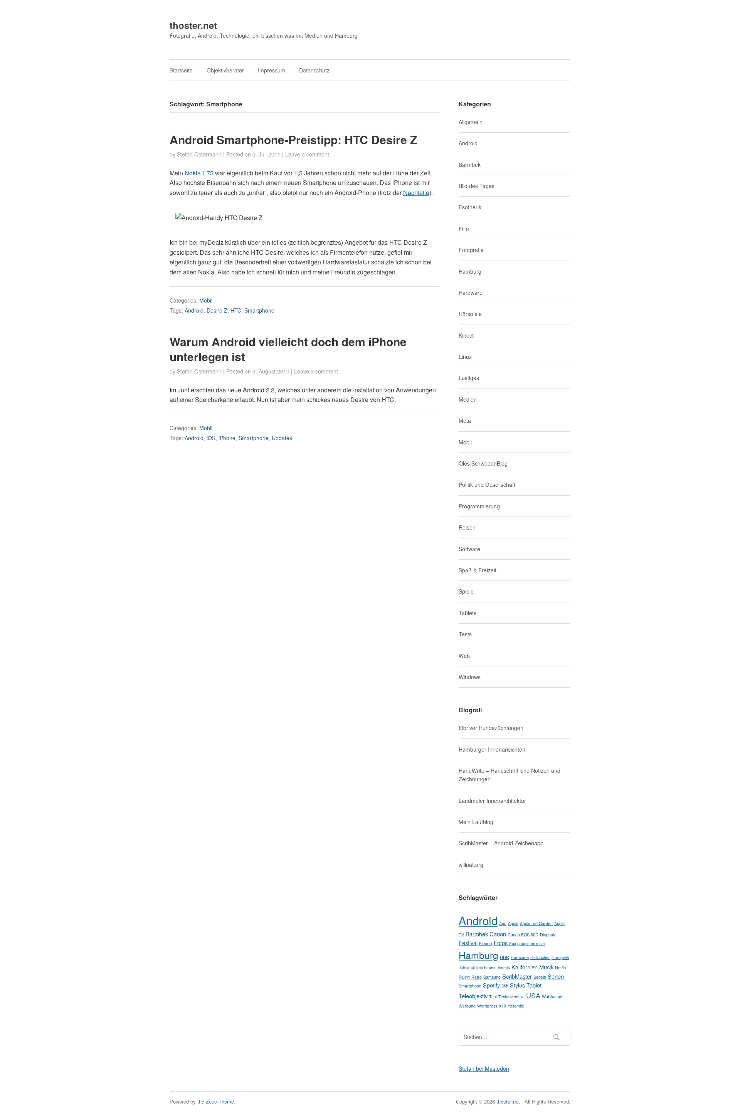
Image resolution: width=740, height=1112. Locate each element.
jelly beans (485, 968)
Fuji (512, 943)
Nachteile (416, 192)
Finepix (485, 943)
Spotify (491, 985)
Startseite (181, 70)
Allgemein (471, 122)
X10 (502, 1006)
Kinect (466, 335)
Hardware (471, 292)
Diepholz (548, 934)
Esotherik (470, 207)
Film (464, 228)
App (502, 923)
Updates (282, 438)
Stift (504, 986)
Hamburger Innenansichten (492, 749)
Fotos (501, 943)
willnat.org (471, 864)
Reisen (467, 527)
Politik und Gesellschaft (487, 484)
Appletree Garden (536, 923)
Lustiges (469, 378)
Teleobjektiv (473, 996)
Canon (497, 934)
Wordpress (487, 1006)
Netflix (560, 968)
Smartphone (259, 310)
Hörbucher (540, 957)
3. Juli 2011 (266, 154)
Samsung (492, 977)
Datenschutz (314, 70)
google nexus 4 (531, 943)
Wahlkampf (552, 996)
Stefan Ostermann (199, 154)
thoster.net (193, 25)
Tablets (467, 613)
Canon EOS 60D (523, 934)
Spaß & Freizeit (477, 570)
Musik (546, 967)
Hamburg (470, 271)
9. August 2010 (270, 371)
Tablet (534, 985)
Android (194, 310)
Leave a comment (307, 154)
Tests (465, 634)
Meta (465, 420)
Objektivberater (225, 70)
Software (469, 549)
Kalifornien (524, 967)
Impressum (271, 70)
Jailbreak (467, 968)
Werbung (467, 1006)
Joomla (503, 968)
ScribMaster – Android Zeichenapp (501, 843)
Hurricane (520, 957)
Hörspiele (470, 314)
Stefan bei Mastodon (484, 1068)
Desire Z (217, 310)
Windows (470, 677)
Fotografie (471, 250)
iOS (211, 438)
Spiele (466, 591)
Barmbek (470, 164)
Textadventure (511, 996)
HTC (235, 310)
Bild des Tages (476, 186)
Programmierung (479, 506)
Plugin (464, 977)
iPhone (227, 438)
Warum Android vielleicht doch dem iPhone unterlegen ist (288, 349)
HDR (504, 957)
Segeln (539, 977)
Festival (468, 943)
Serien (556, 976)
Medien (468, 399)
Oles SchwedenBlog (483, 463)
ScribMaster (517, 976)
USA (533, 995)
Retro (476, 977)
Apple (513, 923)
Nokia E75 (199, 172)
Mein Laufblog (476, 822)
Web (464, 655)
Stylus (517, 985)
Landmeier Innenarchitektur (492, 800)
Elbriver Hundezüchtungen (491, 728)
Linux (465, 356)
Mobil (205, 300)
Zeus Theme (220, 1101)
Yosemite (516, 1006)
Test (493, 996)
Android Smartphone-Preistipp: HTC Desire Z (293, 139)
